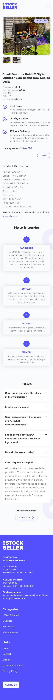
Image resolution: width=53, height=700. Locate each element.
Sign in (6, 659)
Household (8, 626)
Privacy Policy (10, 671)
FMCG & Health (11, 615)
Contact (7, 654)
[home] (10, 6)
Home (6, 648)
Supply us (11, 685)
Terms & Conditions (13, 665)
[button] (47, 6)
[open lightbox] (6, 60)
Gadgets (7, 620)
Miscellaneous (10, 632)
